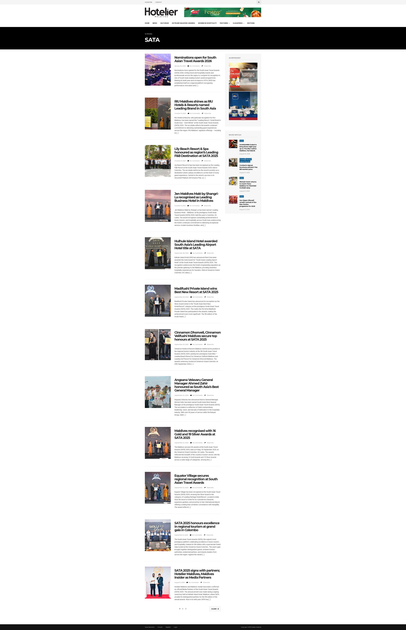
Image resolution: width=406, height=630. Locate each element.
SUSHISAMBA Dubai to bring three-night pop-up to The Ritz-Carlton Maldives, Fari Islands (248, 148)
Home (147, 23)
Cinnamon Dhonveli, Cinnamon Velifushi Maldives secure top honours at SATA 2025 (197, 336)
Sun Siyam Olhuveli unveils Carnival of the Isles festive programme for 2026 (247, 203)
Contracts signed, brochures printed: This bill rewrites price (248, 167)
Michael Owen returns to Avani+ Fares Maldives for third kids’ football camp (247, 185)
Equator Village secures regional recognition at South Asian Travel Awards (196, 479)
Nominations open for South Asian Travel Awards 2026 (195, 59)
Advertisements (149, 627)
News (155, 23)
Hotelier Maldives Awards (183, 23)
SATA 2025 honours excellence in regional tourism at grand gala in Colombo (196, 526)
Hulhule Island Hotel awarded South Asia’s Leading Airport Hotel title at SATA (195, 244)
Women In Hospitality (207, 23)
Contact (158, 2)
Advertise (148, 2)
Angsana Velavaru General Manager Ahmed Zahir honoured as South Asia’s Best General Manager (196, 385)
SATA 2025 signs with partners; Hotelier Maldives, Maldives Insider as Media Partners (197, 574)
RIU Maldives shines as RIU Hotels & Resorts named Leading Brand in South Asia (195, 105)
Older (214, 609)
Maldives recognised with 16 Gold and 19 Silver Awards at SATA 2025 (195, 434)
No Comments (195, 66)
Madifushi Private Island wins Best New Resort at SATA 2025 (196, 290)
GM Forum (164, 23)
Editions (251, 23)
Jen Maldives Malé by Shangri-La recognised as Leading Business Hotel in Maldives (196, 197)
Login (175, 627)
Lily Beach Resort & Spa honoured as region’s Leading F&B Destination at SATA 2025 (196, 152)
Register (168, 627)
